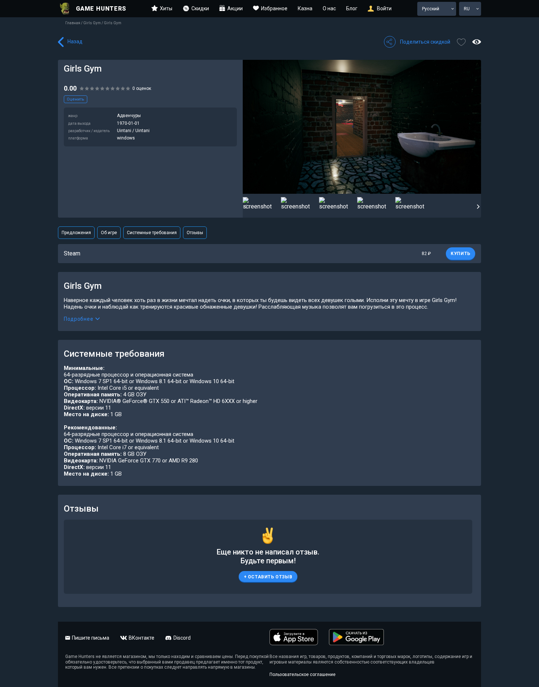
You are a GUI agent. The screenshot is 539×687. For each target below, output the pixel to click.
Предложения (76, 232)
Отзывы (195, 232)
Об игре (109, 232)
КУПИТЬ (460, 253)
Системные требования (152, 232)
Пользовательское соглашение (303, 674)
